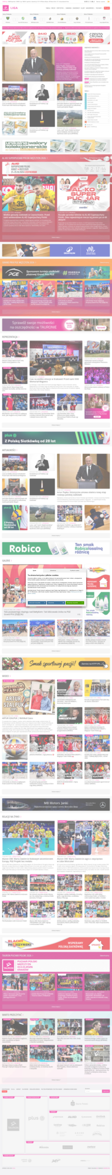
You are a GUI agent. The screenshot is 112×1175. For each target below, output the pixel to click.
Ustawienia (53, 570)
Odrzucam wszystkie (34, 602)
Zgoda (34, 570)
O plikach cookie (74, 570)
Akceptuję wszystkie (72, 602)
